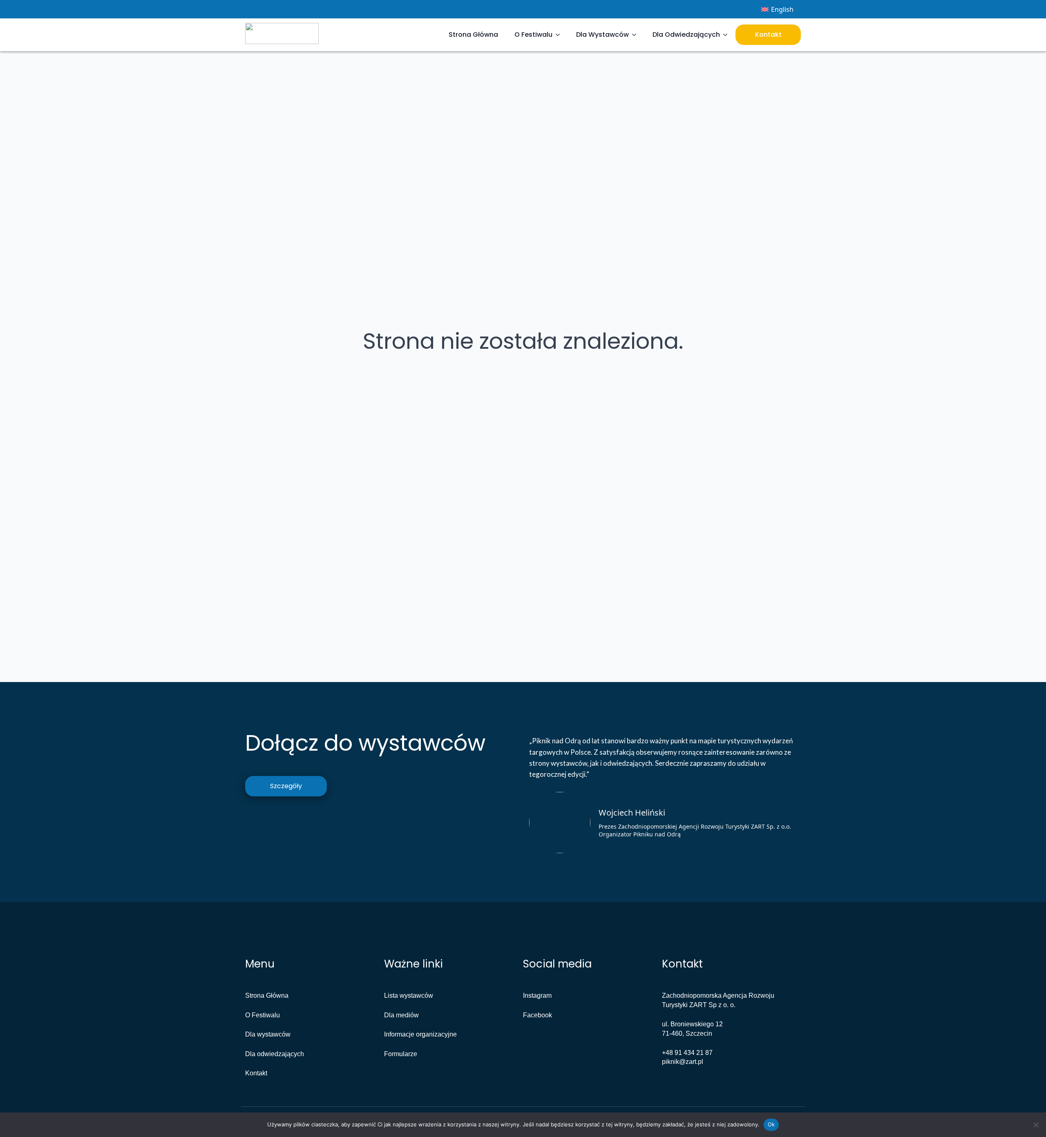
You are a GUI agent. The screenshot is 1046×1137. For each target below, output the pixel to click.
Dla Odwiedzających (686, 34)
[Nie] (1036, 1125)
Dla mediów (401, 1015)
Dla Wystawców (602, 34)
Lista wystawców (408, 995)
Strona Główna (473, 34)
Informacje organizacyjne (420, 1034)
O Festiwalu (533, 34)
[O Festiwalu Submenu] (560, 34)
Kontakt (768, 34)
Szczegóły (286, 786)
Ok (771, 1124)
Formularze (400, 1053)
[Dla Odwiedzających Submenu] (727, 34)
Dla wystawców (268, 1034)
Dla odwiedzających (274, 1053)
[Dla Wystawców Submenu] (636, 34)
